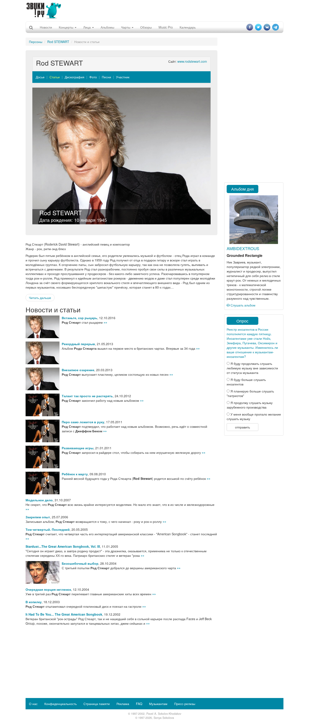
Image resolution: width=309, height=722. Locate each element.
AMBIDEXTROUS (243, 248)
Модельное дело (39, 500)
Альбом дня (242, 189)
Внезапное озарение (78, 370)
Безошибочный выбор (80, 563)
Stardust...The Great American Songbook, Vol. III (63, 546)
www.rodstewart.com (192, 61)
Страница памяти (96, 703)
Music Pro (166, 27)
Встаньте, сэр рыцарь (79, 318)
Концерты (66, 27)
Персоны (35, 41)
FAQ (139, 703)
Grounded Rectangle (244, 255)
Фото (93, 77)
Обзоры (146, 27)
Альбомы (107, 27)
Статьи (55, 77)
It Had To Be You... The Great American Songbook (64, 614)
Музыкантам (158, 703)
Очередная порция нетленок (48, 589)
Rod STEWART (58, 41)
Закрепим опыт (38, 517)
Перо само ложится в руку (83, 422)
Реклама (122, 703)
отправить (242, 427)
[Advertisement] (154, 10)
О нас (33, 703)
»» (105, 322)
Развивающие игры (77, 448)
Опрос (242, 321)
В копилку (34, 602)
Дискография (74, 77)
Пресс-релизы (184, 703)
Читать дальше (40, 297)
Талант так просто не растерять (87, 396)
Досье (40, 77)
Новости (46, 27)
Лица (87, 27)
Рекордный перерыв (78, 344)
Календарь (188, 27)
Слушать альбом (242, 305)
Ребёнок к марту (75, 474)
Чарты (126, 27)
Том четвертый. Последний (48, 529)
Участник (122, 77)
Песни (106, 77)
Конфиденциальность (60, 703)
